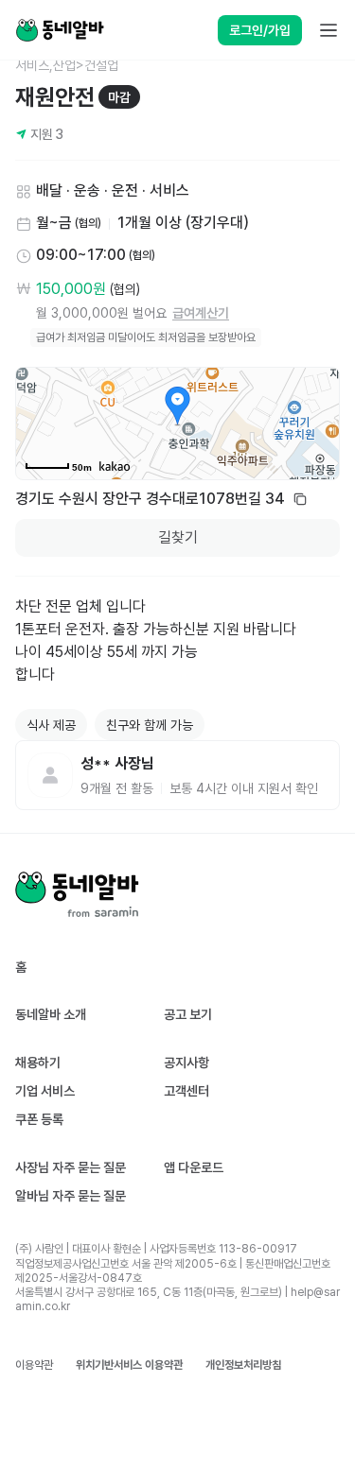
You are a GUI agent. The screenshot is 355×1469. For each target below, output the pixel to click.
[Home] (59, 30)
